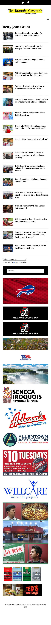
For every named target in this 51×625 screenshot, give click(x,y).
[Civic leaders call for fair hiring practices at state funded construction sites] (8, 195)
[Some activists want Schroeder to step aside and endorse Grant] (8, 89)
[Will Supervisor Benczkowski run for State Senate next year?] (8, 222)
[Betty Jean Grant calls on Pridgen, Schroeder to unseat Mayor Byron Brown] (8, 169)
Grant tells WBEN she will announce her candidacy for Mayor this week (30, 127)
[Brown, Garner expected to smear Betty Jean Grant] (8, 115)
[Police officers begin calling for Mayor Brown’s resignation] (8, 36)
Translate (23, 262)
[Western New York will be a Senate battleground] (8, 209)
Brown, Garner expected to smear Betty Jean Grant (30, 113)
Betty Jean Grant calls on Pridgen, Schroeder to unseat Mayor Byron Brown (30, 168)
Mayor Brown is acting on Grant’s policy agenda (29, 60)
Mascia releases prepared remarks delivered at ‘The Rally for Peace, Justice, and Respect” (30, 234)
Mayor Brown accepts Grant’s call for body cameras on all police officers (31, 100)
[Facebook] (28, 2)
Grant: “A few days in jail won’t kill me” (31, 139)
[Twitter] (23, 2)
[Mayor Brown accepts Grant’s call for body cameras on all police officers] (8, 102)
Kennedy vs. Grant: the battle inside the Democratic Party (30, 246)
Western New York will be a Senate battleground (30, 207)
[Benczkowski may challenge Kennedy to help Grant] (8, 182)
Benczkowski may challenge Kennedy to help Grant (31, 180)
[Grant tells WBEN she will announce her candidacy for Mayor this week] (8, 129)
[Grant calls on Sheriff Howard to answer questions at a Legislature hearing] (8, 155)
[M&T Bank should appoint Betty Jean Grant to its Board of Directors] (8, 76)
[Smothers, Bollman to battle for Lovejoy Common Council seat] (8, 49)
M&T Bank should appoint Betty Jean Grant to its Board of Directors (31, 74)
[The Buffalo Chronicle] (25, 15)
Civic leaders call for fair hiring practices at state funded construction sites (31, 194)
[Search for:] (25, 271)
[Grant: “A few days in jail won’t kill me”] (8, 142)
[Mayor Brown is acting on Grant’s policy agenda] (8, 62)
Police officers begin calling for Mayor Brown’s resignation (29, 34)
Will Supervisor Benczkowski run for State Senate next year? (31, 220)
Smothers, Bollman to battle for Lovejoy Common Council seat (28, 47)
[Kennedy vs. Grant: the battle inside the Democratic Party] (8, 248)
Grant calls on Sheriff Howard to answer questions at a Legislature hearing (29, 155)
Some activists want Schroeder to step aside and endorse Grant (29, 87)
